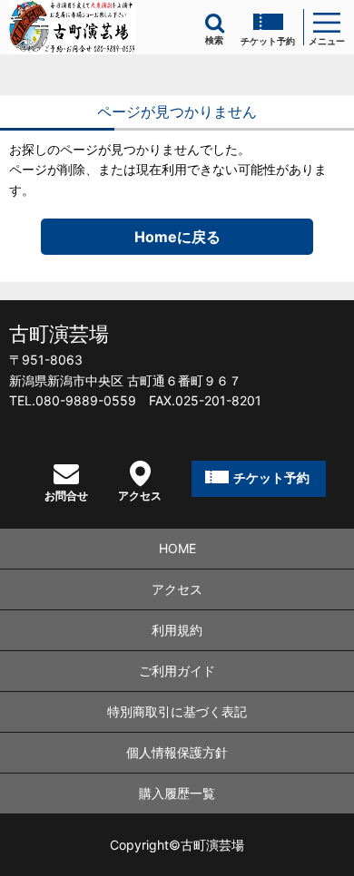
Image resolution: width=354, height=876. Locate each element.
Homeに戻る (177, 237)
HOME (177, 548)
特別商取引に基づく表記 (177, 711)
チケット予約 (268, 40)
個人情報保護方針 (177, 752)
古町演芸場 (59, 334)
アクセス (140, 495)
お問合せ (66, 495)
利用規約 (177, 630)
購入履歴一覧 (177, 793)
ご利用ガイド (177, 670)
